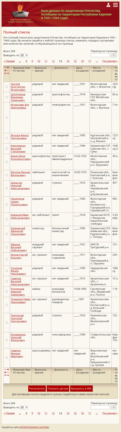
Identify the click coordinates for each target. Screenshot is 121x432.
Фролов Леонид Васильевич (20, 173)
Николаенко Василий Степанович (18, 148)
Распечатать (37, 388)
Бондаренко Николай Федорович (18, 337)
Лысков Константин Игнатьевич (18, 87)
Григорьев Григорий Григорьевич (19, 318)
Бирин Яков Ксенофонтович (21, 157)
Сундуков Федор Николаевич (18, 271)
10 (38, 61)
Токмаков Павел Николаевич (21, 300)
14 (67, 61)
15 (75, 61)
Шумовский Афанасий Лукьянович (18, 231)
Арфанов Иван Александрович (20, 216)
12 (53, 61)
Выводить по (11, 55)
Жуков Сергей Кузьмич (19, 256)
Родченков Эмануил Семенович (18, 291)
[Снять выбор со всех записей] (6, 70)
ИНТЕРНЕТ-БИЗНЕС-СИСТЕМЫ (34, 427)
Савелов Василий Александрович (20, 281)
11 (46, 61)
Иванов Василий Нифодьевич (19, 247)
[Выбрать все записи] (6, 67)
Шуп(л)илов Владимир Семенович (18, 97)
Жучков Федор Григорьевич (20, 137)
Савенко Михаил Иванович (17, 353)
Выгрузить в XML (81, 388)
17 (89, 61)
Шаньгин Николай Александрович (20, 185)
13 (60, 61)
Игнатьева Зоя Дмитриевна (20, 106)
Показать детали (58, 388)
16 (82, 61)
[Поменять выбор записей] (6, 73)
